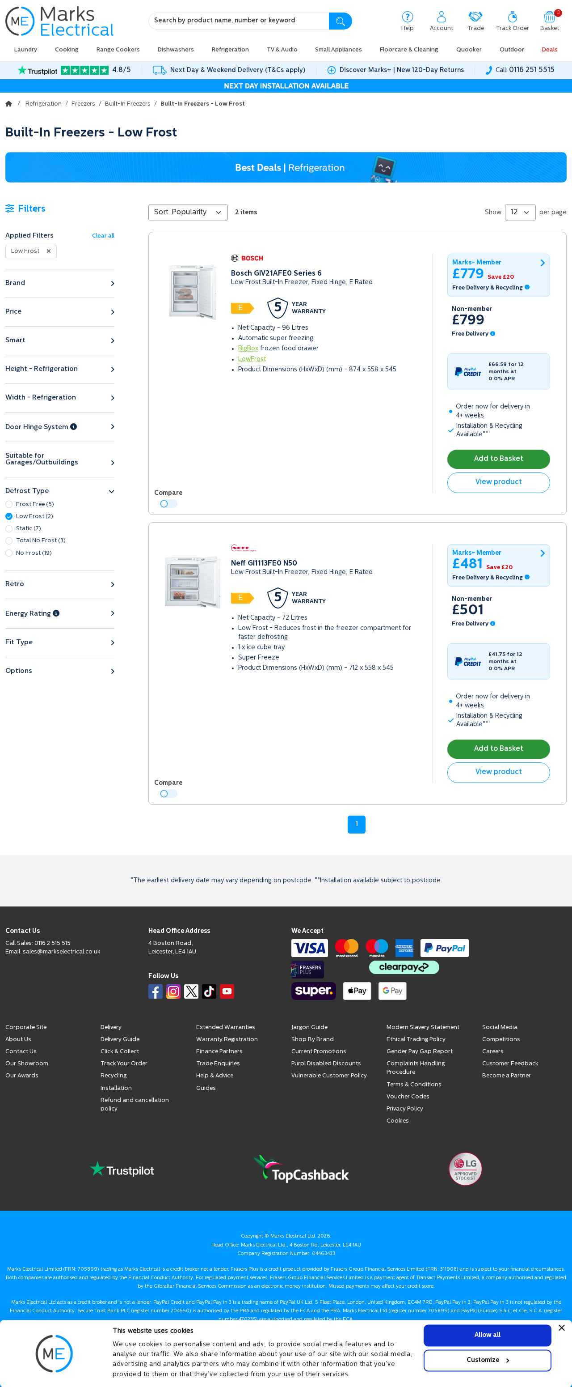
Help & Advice (214, 1076)
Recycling (113, 1076)
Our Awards (21, 1076)
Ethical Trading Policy (416, 1039)
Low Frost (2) (34, 516)
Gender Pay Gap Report (420, 1052)
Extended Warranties (225, 1027)
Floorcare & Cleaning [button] (409, 50)
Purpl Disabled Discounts (326, 1064)
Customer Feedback (510, 1064)
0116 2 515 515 (52, 943)
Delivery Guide (120, 1039)
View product (498, 482)
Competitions (501, 1039)
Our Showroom (26, 1064)
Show (493, 212)
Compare (168, 493)
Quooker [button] (469, 50)
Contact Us (21, 1052)
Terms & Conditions (414, 1085)
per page (553, 212)
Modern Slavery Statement (423, 1027)
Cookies (398, 1121)
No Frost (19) (34, 553)
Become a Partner (506, 1076)
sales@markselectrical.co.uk (61, 952)
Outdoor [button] (512, 50)
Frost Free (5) (35, 504)
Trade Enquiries (218, 1064)
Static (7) (28, 529)
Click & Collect (120, 1052)
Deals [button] (550, 50)
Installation (116, 1088)
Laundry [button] (25, 50)
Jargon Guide (309, 1027)
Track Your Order (124, 1064)
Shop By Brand (312, 1039)
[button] (59, 283)
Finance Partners (219, 1052)
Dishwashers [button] (176, 50)
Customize (483, 1360)
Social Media (499, 1027)
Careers (493, 1052)
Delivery (111, 1027)
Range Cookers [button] (118, 50)
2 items (246, 212)
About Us (18, 1039)
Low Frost (25, 251)
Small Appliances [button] (338, 50)
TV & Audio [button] (282, 50)
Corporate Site (25, 1027)
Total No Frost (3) (41, 541)
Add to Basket (498, 459)
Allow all (487, 1335)
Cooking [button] (67, 50)
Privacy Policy (405, 1109)
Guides (206, 1088)
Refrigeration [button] (230, 50)
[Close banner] (562, 1327)
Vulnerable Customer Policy (329, 1076)
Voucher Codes (408, 1097)
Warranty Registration (227, 1039)
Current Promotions (318, 1052)
